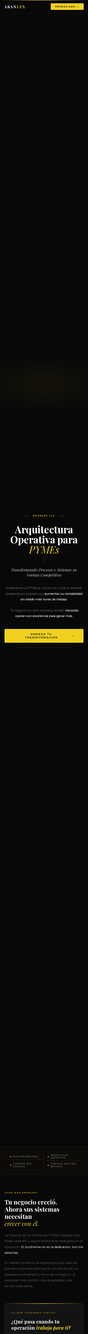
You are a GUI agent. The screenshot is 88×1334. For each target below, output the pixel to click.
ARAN (15, 6)
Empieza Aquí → (67, 6)
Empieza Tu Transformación (49, 635)
